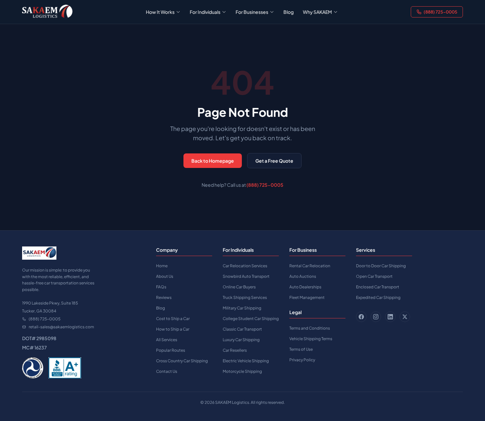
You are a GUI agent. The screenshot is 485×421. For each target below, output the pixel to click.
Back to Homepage (212, 161)
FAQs (161, 286)
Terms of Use (301, 349)
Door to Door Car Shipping (381, 265)
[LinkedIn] (390, 316)
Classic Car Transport (242, 329)
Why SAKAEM (317, 12)
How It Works (160, 12)
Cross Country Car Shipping (182, 360)
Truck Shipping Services (245, 297)
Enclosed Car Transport (377, 286)
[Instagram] (376, 316)
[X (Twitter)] (405, 316)
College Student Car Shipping (251, 318)
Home (162, 265)
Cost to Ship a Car (173, 318)
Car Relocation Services (245, 265)
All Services (166, 339)
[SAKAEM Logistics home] (47, 12)
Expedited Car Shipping (378, 297)
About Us (164, 276)
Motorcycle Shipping (242, 371)
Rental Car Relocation (309, 265)
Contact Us (166, 371)
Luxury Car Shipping (241, 339)
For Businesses (252, 12)
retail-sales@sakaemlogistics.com (61, 326)
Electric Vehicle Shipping (246, 360)
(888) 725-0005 (440, 12)
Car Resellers (235, 350)
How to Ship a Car (172, 329)
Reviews (164, 297)
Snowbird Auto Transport (246, 276)
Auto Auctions (302, 276)
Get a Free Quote (274, 161)
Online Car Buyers (239, 286)
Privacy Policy (302, 359)
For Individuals (205, 12)
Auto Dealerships (305, 286)
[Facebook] (361, 316)
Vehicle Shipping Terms (310, 338)
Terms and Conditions (309, 328)
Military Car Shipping (242, 308)
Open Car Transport (374, 276)
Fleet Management (307, 297)
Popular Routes (170, 350)
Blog (288, 12)
